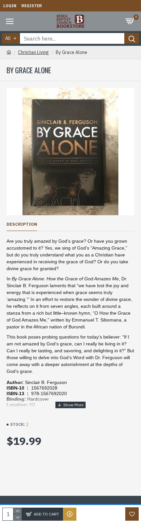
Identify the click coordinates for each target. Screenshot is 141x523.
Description (22, 224)
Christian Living (33, 52)
